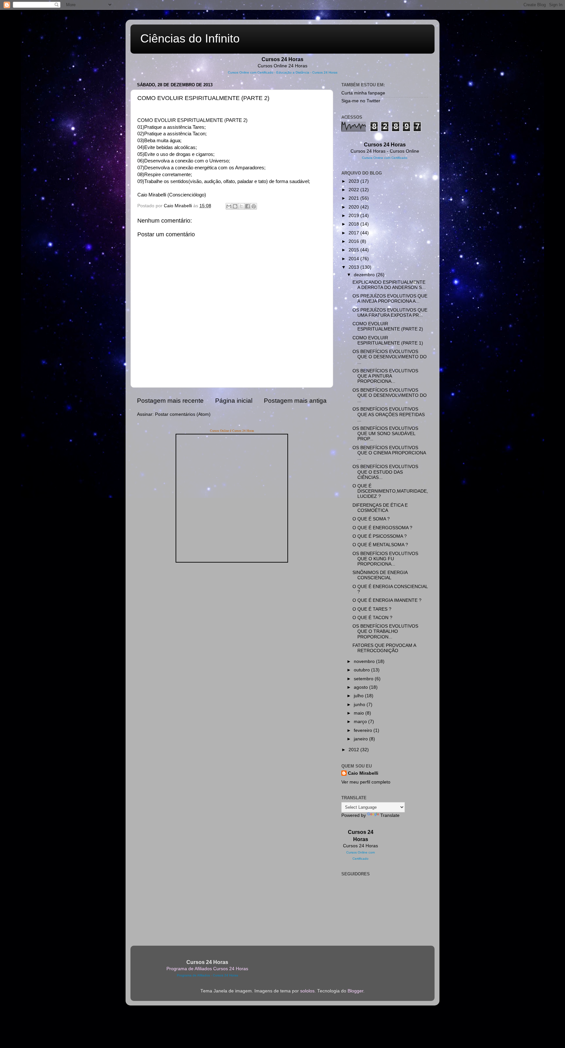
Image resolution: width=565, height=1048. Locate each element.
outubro (362, 670)
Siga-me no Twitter (360, 100)
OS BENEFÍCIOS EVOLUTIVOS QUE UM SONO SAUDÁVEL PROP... (385, 433)
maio (359, 713)
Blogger (355, 991)
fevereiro (363, 730)
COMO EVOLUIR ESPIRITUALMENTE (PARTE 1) (387, 340)
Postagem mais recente (170, 400)
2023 (354, 181)
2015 (354, 249)
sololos (307, 991)
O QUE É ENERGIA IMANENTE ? (386, 600)
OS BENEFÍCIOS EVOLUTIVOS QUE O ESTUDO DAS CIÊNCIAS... (385, 472)
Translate (390, 815)
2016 (354, 241)
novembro (365, 661)
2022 (354, 189)
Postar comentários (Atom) (183, 414)
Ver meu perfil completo (365, 782)
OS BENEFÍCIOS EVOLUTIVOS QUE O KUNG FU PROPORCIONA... (385, 558)
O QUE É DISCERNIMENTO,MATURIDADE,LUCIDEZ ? (390, 491)
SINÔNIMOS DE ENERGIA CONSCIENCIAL (379, 575)
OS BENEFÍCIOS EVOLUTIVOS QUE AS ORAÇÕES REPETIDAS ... (388, 414)
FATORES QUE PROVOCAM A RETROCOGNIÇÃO (384, 648)
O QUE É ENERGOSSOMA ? (382, 527)
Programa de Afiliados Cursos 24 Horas (207, 968)
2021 (354, 198)
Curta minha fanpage (363, 93)
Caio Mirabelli (363, 773)
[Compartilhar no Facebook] (247, 206)
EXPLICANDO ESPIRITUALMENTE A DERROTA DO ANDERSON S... (389, 285)
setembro (364, 678)
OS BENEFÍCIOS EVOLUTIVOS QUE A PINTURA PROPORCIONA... (385, 376)
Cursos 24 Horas (360, 845)
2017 (354, 232)
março (361, 721)
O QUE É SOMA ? (371, 518)
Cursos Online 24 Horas (282, 65)
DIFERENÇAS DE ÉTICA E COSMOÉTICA (380, 508)
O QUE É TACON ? (372, 617)
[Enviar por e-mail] (229, 206)
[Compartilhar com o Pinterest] (253, 206)
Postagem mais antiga (295, 400)
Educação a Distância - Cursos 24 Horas (306, 72)
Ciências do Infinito (190, 38)
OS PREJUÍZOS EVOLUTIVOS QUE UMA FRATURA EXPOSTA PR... (389, 313)
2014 (354, 258)
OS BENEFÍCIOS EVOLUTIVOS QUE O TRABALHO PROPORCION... (385, 631)
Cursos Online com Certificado (250, 72)
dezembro (365, 274)
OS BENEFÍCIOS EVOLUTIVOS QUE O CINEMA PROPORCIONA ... (389, 453)
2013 (354, 267)
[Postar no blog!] (235, 206)
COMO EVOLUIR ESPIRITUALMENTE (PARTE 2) (387, 326)
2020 (354, 207)
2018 (354, 224)
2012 (354, 749)
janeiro (361, 738)
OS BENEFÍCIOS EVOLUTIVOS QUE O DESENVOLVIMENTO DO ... (389, 356)
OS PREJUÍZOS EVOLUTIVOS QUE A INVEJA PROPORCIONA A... (389, 299)
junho (360, 704)
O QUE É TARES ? (371, 609)
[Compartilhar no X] (241, 206)
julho (359, 695)
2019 (354, 215)
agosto (361, 687)
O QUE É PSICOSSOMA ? (379, 536)
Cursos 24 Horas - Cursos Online (385, 151)
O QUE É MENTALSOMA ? (380, 544)
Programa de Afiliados (193, 975)
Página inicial (233, 400)
